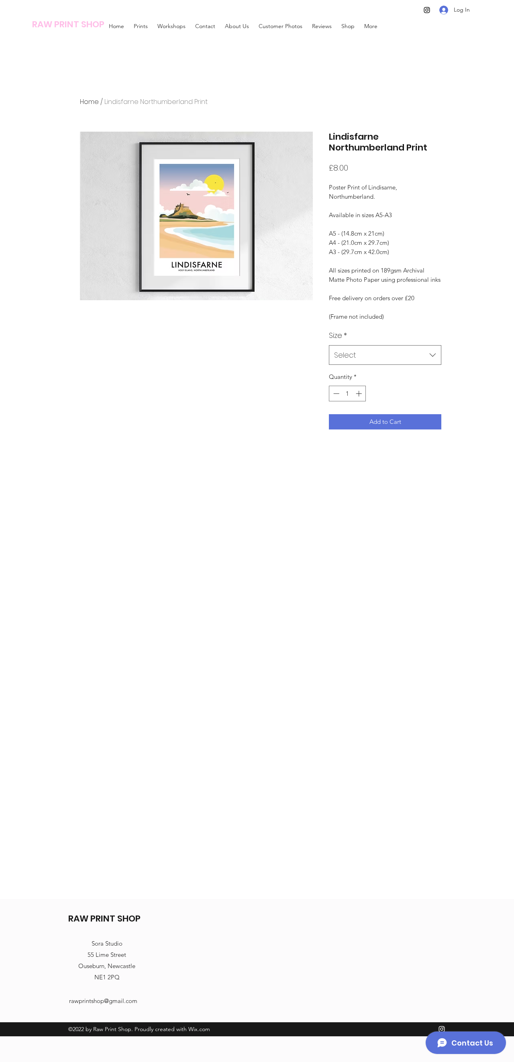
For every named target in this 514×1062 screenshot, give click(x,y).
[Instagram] (427, 10)
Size (338, 335)
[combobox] (385, 355)
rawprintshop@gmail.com (103, 1001)
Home (89, 101)
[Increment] (359, 393)
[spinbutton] (347, 393)
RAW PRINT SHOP (68, 24)
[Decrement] (335, 393)
